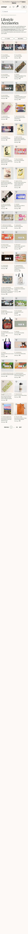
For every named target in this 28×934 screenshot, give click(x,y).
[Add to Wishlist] (3, 42)
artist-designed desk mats (10, 29)
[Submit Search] (3, 11)
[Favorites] (13, 7)
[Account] (10, 7)
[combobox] (14, 11)
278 (17, 427)
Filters (8, 38)
